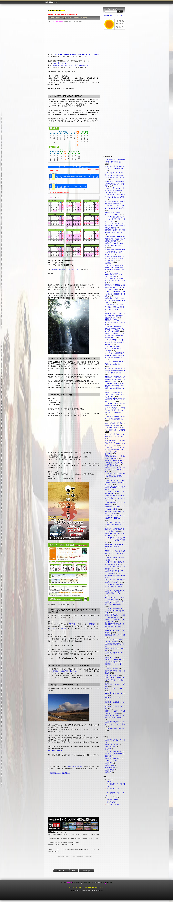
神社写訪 (108, 749)
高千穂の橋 (108, 763)
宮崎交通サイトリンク (60, 63)
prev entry (61, 870)
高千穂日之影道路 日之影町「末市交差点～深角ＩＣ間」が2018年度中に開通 (115, 463)
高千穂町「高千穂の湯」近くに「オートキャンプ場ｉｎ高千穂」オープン (115, 395)
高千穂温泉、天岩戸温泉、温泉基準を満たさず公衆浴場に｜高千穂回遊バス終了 (115, 379)
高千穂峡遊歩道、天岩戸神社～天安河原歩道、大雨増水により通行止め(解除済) (115, 239)
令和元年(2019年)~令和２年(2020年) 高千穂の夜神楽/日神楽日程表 (114, 342)
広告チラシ (66, 773)
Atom (72, 883)
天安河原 (63, 628)
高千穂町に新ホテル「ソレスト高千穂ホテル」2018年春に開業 (115, 469)
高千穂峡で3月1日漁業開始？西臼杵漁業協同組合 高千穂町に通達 (115, 184)
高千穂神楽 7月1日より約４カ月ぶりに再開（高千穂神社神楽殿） (115, 300)
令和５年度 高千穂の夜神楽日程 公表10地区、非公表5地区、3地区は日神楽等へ (115, 190)
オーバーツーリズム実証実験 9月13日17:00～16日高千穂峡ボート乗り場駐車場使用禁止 (115, 355)
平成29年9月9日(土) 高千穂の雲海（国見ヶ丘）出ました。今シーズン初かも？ (115, 443)
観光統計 (108, 756)
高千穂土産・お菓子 (111, 744)
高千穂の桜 (108, 263)
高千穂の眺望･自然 (111, 760)
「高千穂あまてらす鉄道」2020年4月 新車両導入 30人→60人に (114, 349)
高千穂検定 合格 (110, 657)
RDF (68, 883)
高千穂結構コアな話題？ (113, 758)
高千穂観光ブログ (52, 2)
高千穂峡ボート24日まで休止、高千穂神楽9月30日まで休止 (115, 245)
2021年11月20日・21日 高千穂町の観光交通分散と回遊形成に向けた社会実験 (115, 226)
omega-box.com (107, 883)
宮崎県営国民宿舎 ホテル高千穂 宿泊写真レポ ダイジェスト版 (115, 498)
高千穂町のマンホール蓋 (113, 664)
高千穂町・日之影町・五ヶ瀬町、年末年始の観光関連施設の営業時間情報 (115, 335)
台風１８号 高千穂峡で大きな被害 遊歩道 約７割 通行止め (115, 436)
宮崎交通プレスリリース (76, 766)
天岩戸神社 (52, 628)
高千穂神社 (72, 624)
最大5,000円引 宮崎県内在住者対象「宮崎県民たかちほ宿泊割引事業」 (115, 252)
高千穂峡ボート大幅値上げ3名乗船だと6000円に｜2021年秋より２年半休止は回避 (115, 329)
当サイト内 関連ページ (55, 750)
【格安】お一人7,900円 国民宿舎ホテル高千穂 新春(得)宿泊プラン (115, 482)
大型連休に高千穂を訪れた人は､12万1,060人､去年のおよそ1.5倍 (114, 611)
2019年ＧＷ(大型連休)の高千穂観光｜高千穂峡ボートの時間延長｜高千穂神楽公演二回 (115, 370)
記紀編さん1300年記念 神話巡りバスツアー (68, 671)
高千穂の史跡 (109, 770)
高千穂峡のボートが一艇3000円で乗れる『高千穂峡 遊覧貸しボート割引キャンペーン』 (115, 307)
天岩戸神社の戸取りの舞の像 (114, 728)
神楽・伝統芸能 (110, 746)
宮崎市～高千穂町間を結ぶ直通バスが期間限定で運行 (68, 18)
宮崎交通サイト (55, 773)
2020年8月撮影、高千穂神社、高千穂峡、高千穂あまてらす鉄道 (115, 281)
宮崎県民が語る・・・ (114, 802)
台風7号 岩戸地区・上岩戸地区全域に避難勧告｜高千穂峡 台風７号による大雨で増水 (115, 410)
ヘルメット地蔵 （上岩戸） (114, 688)
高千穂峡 (92, 624)
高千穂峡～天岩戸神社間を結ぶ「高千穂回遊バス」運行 (71, 65)
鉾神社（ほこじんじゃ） (113, 697)
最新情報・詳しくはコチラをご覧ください (65, 269)
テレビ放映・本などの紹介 (114, 753)
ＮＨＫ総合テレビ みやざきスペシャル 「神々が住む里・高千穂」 (115, 540)
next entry (86, 870)
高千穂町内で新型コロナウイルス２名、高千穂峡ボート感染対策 (115, 322)
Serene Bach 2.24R (88, 883)
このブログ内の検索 (110, 9)
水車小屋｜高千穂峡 (111, 668)
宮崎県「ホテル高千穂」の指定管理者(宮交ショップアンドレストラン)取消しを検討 (115, 287)
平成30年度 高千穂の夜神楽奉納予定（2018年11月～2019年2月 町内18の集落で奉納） (115, 386)
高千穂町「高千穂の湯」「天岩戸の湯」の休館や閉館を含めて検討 (115, 294)
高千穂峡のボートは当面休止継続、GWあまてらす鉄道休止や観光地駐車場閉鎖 (115, 316)
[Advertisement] (74, 38)
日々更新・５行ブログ (114, 804)
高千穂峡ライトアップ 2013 (114, 653)
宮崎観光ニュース (112, 799)
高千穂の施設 (109, 765)
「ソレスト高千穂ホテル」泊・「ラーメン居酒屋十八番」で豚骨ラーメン (115, 219)
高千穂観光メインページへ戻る (114, 15)
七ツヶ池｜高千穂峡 (111, 675)
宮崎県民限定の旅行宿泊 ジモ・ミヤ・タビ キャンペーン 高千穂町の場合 (115, 259)
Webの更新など (110, 767)
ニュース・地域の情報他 (56, 21)
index (74, 870)
